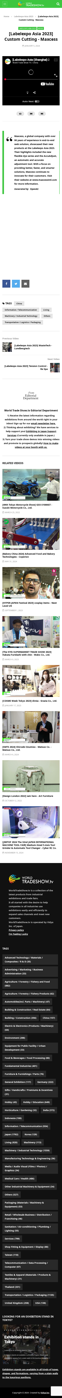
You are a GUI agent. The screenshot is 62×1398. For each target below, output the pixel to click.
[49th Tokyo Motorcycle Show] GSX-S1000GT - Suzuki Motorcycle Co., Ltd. (27, 506)
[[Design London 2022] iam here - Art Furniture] (31, 776)
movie (40, 28)
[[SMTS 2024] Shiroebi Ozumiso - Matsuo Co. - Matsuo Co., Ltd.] (31, 727)
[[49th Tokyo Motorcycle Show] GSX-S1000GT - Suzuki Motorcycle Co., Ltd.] (31, 485)
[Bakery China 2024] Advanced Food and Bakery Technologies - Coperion (28, 555)
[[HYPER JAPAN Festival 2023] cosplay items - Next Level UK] (31, 583)
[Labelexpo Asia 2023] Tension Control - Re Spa (26, 367)
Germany (45, 1082)
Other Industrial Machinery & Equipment (29, 1186)
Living (46, 310)
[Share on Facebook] (6, 284)
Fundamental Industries (21, 1065)
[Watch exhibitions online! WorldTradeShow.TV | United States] (31, 4)
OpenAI (34, 188)
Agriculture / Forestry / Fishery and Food (27, 983)
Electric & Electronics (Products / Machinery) (29, 1027)
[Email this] (25, 284)
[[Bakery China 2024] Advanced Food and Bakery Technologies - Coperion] (31, 534)
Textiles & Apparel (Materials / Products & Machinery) (28, 1276)
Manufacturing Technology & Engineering (30, 1158)
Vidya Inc (45, 1392)
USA (40, 1302)
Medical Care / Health (19, 1178)
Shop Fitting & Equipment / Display (26, 1246)
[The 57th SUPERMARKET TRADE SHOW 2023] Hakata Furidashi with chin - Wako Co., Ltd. (27, 653)
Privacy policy (16, 930)
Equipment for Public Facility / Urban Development (25, 1047)
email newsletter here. (43, 423)
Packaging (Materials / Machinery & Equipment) (24, 1204)
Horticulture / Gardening (21, 1110)
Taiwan (11, 1254)
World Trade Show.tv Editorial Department (31, 410)
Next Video (54, 359)
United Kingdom (17, 1302)
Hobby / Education (36, 1102)
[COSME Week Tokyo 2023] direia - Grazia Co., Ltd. (29, 700)
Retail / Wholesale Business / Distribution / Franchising (28, 1216)
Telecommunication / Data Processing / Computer (26, 1264)
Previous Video (10, 338)
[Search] (58, 4)
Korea (31, 1134)
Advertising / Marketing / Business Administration (24, 971)
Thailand (12, 1286)
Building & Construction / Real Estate (27, 1009)
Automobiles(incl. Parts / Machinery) (27, 1001)
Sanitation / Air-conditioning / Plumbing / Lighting (28, 1228)
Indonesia (13, 1118)
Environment (15, 1037)
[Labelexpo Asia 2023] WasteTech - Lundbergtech (33, 347)
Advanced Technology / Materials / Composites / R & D (24, 959)
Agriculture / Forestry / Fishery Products (29, 993)
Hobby (11, 1102)
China (19, 303)
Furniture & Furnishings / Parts (24, 1073)
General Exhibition (18, 1082)
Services (12, 1238)
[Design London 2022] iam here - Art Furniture (27, 795)
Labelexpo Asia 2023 (23, 16)
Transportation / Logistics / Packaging (23, 322)
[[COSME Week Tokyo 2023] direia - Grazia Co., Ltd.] (31, 681)
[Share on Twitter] (16, 284)
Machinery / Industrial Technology (21, 316)
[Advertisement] (31, 238)
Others (47, 316)
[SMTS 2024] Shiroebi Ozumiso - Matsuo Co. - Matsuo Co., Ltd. (27, 748)
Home (6, 16)
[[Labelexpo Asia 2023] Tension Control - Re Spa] (55, 367)
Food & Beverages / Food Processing (27, 1057)
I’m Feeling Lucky (18, 934)
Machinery (32, 1142)
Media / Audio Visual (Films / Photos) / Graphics (26, 1168)
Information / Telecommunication (21, 310)
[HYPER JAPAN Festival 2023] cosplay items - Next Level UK (29, 604)
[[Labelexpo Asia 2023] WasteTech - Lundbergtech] (7, 347)
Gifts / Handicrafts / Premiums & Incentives (29, 1092)
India (49, 1110)
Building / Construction (20, 1017)
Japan (11, 1134)
